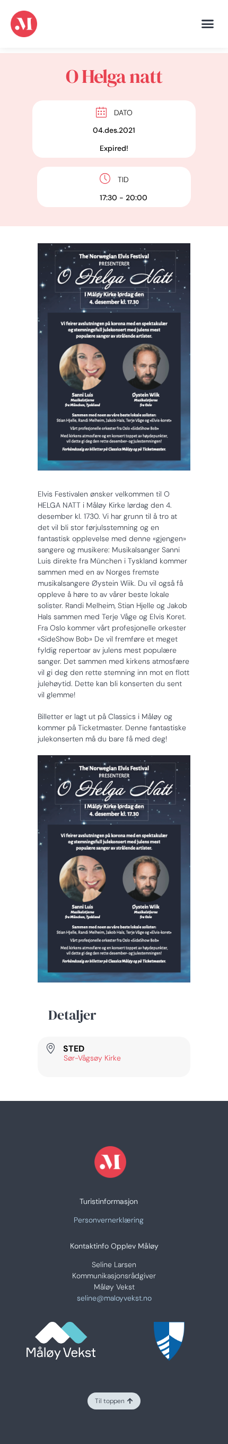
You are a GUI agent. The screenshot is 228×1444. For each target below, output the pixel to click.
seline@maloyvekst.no (114, 1298)
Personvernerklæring (109, 1220)
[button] (208, 24)
